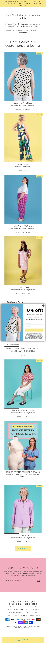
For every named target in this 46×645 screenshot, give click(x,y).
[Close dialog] (43, 306)
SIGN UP (34, 330)
